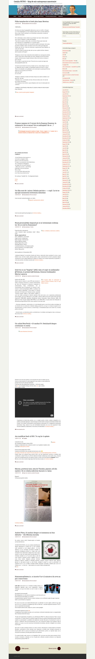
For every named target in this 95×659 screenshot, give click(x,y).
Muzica (64, 68)
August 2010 (65, 192)
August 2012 (65, 144)
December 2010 (66, 184)
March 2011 (65, 178)
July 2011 (65, 170)
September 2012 (66, 142)
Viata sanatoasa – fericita (68, 80)
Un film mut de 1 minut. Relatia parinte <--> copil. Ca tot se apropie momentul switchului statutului (37, 192)
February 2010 (66, 204)
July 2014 (65, 98)
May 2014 (65, 102)
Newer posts (54, 648)
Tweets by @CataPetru (67, 43)
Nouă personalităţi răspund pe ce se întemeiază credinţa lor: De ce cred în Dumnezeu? (36, 224)
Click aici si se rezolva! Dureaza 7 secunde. (71, 27)
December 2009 (66, 208)
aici (17, 385)
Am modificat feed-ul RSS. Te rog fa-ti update (32, 436)
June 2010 (65, 196)
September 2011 (66, 166)
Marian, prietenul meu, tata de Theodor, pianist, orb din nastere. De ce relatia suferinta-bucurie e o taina (36, 470)
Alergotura (61, 16)
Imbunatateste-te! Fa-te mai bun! (30, 23)
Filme (64, 58)
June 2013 (65, 124)
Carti (64, 54)
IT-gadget (25, 438)
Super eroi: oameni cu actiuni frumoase (31, 276)
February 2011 (66, 180)
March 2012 (65, 154)
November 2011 (66, 162)
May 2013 (65, 126)
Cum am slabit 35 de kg (38, 16)
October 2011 (65, 164)
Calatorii (64, 52)
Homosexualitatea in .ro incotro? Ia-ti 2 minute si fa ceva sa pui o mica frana (37, 578)
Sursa (16, 179)
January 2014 (65, 110)
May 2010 (65, 198)
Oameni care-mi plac (27, 16)
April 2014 (65, 104)
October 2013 (65, 116)
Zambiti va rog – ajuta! (67, 82)
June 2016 (65, 89)
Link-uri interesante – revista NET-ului (70, 66)
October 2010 (65, 188)
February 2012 (66, 156)
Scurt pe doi (65, 72)
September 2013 (66, 118)
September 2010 (66, 190)
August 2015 (65, 91)
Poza (16, 180)
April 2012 (65, 152)
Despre (19, 16)
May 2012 (65, 150)
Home (15, 16)
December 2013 (66, 112)
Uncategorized (66, 78)
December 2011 (66, 160)
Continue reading (37, 213)
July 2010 (65, 194)
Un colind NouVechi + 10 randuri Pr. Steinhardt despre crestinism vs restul (35, 324)
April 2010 (65, 200)
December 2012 (66, 136)
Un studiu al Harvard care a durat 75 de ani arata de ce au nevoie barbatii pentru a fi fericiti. (35, 452)
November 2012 (66, 138)
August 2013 (65, 120)
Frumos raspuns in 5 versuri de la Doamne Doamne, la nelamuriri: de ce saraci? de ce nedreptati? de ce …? (35, 124)
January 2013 (65, 134)
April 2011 (65, 176)
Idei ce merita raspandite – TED (69, 60)
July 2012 (65, 146)
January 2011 (65, 182)
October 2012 (65, 140)
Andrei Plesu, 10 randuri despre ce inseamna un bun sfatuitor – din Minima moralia (35, 534)
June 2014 (65, 100)
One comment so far (20, 429)
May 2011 (65, 174)
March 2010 (65, 202)
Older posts (22, 648)
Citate (64, 56)
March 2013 (65, 130)
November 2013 (66, 114)
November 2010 (66, 186)
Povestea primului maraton (51, 16)
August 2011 (65, 168)
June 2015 (65, 94)
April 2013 (65, 128)
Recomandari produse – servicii (69, 70)
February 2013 (66, 132)
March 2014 (65, 106)
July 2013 (65, 122)
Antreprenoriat (66, 50)
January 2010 (65, 206)
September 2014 (66, 96)
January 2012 (65, 158)
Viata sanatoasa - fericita (28, 227)
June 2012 (65, 148)
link (29, 610)
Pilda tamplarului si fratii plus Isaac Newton (32, 21)
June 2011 (65, 172)
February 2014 (66, 108)
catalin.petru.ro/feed (24, 446)
